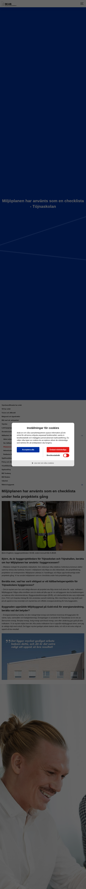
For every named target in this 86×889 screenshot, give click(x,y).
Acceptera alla (28, 450)
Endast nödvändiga (58, 450)
